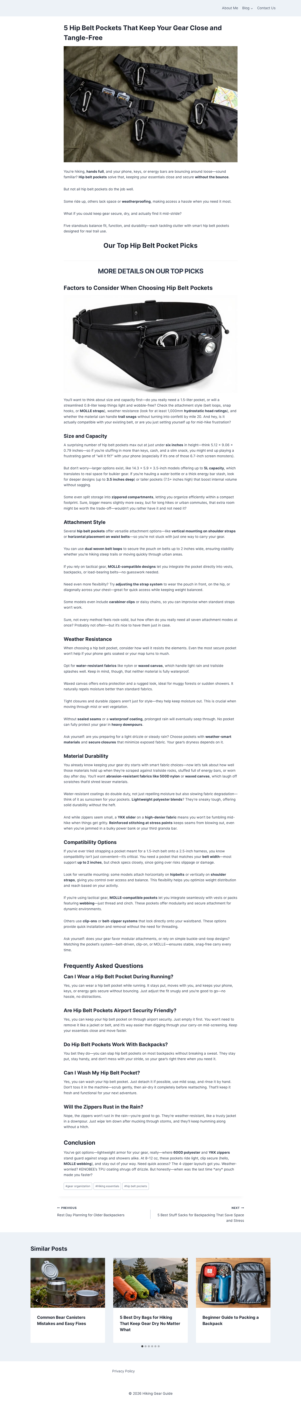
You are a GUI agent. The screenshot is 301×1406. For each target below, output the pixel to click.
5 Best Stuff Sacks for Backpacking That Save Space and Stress (200, 1214)
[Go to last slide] (37, 1300)
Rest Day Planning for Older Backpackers (90, 1211)
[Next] (264, 1300)
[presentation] (68, 1283)
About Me (230, 8)
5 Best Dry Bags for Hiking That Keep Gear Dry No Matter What (150, 1323)
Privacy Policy (123, 1371)
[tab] (142, 1346)
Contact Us (266, 8)
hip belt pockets (135, 1186)
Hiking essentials (107, 1186)
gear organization (78, 1186)
